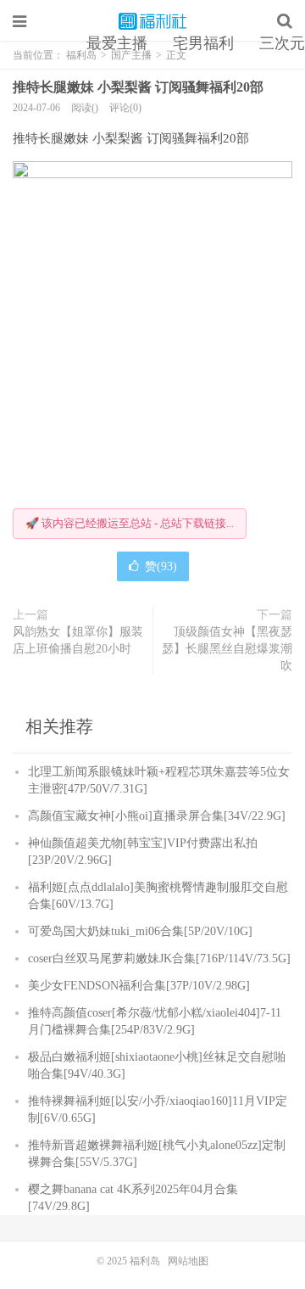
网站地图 (188, 1261)
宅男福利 (203, 43)
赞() (161, 566)
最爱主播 (116, 43)
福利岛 (152, 21)
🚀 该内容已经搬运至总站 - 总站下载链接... (129, 523)
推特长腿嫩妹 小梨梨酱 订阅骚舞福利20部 (138, 87)
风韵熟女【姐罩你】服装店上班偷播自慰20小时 (78, 640)
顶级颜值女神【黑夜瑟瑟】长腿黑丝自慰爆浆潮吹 (227, 648)
